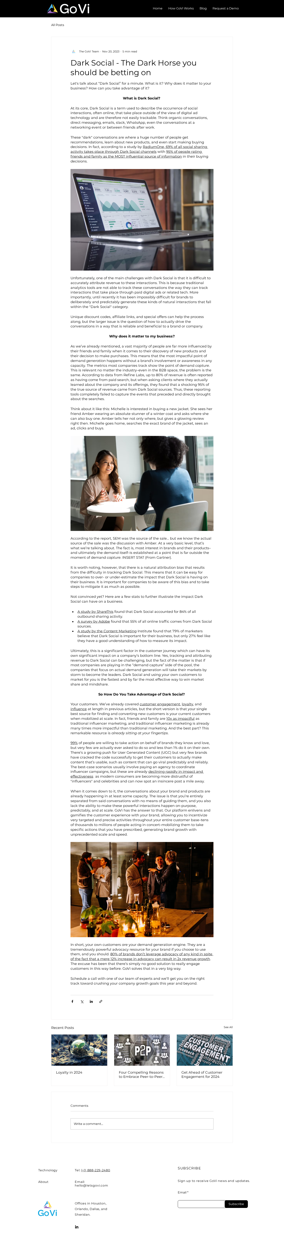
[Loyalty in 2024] (79, 1050)
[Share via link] (101, 1001)
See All (228, 1027)
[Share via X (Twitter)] (82, 1001)
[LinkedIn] (76, 1227)
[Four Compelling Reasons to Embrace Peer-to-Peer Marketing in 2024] (142, 1050)
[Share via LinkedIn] (91, 1001)
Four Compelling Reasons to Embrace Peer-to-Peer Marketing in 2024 (141, 1074)
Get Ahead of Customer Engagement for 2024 (201, 1074)
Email (182, 1192)
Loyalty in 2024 (69, 1072)
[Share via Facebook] (72, 1001)
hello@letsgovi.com (91, 1185)
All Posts (57, 25)
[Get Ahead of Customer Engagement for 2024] (205, 1050)
